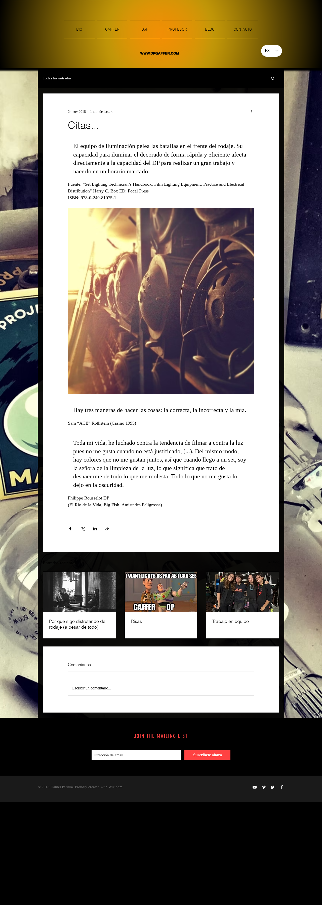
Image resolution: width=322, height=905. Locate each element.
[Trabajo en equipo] (242, 592)
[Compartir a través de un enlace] (107, 528)
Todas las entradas (57, 78)
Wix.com (115, 787)
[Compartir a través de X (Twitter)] (82, 528)
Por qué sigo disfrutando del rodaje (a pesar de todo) (77, 624)
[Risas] (161, 592)
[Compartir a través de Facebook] (70, 528)
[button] (272, 78)
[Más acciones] (251, 112)
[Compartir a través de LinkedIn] (95, 528)
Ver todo (273, 562)
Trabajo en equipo (230, 621)
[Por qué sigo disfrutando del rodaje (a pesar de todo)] (79, 592)
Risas (136, 621)
